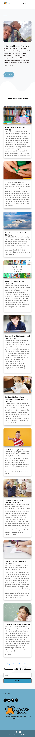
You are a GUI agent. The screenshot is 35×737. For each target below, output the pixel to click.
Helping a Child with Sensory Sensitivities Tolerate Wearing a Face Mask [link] (16, 399)
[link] (7, 3)
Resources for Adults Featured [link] (15, 342)
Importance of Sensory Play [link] (14, 182)
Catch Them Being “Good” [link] (14, 450)
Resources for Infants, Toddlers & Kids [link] (17, 134)
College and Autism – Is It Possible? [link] (17, 624)
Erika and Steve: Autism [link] (16, 46)
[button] (30, 4)
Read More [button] (8, 74)
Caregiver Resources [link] (22, 452)
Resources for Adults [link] (20, 131)
